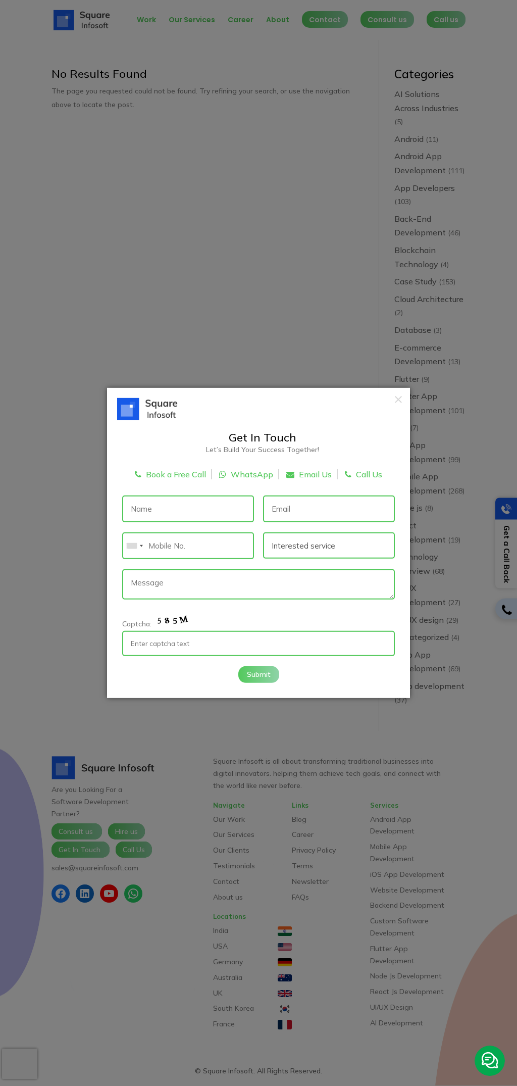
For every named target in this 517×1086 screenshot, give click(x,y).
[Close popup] (398, 399)
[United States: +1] (134, 546)
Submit (259, 673)
